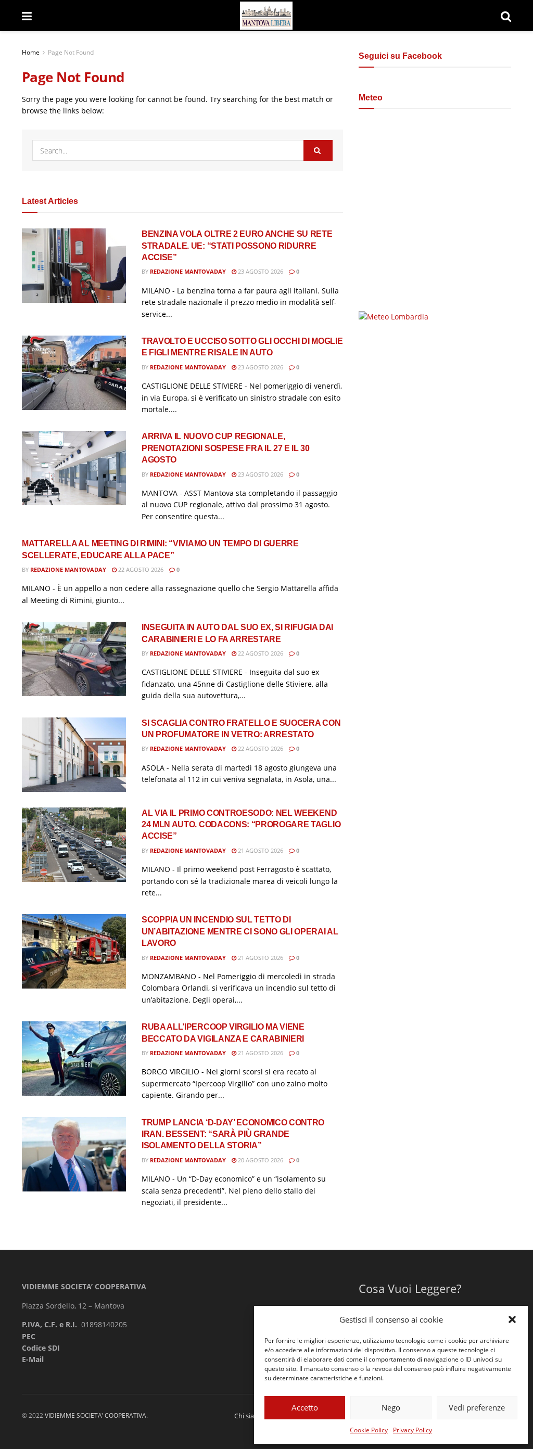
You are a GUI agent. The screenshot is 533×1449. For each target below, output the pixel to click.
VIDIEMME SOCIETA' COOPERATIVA (95, 1415)
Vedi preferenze (477, 1407)
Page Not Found (71, 52)
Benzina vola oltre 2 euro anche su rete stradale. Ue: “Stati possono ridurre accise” (237, 245)
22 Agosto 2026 (140, 569)
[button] (512, 1319)
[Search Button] (506, 15)
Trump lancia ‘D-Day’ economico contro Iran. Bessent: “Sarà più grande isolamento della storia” (233, 1134)
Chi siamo (249, 1415)
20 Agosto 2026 (259, 1160)
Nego (391, 1407)
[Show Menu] (27, 15)
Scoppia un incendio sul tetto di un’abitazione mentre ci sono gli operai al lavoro (240, 931)
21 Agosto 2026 (259, 850)
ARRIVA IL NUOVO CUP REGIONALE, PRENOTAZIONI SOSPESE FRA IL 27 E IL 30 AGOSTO (226, 448)
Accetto (304, 1407)
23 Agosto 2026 (259, 271)
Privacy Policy (412, 1430)
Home (31, 52)
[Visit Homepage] (266, 16)
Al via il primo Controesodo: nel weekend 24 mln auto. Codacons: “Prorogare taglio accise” (241, 825)
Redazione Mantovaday (188, 271)
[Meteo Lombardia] (393, 316)
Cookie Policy (369, 1430)
